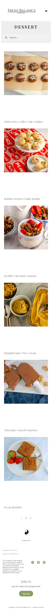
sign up (26, 593)
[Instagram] (32, 562)
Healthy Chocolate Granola (20, 276)
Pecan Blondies (13, 507)
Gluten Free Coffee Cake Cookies (23, 121)
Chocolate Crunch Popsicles (20, 430)
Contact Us (26, 540)
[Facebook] (38, 562)
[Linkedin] (44, 562)
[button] (46, 11)
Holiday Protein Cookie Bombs (22, 199)
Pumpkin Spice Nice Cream (20, 353)
